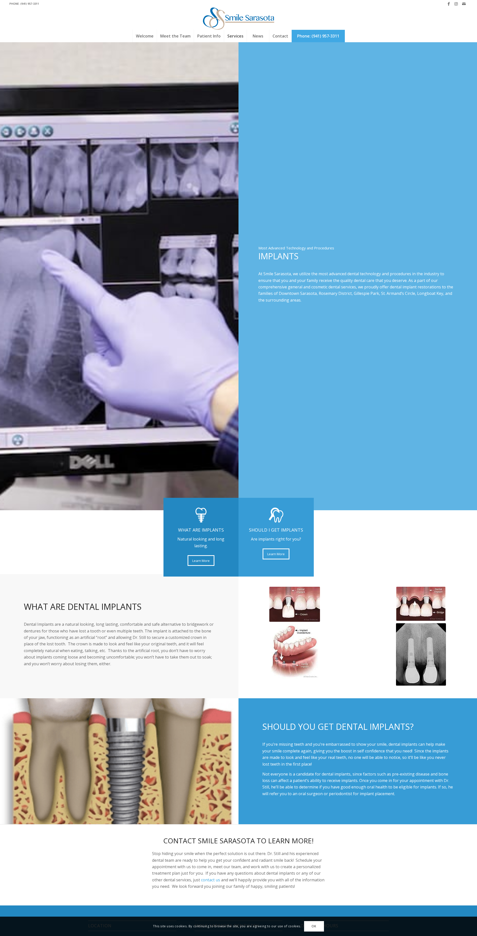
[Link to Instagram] (456, 3)
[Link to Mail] (464, 3)
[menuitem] (144, 36)
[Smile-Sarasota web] (238, 18)
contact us (210, 880)
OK (314, 926)
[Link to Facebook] (448, 3)
